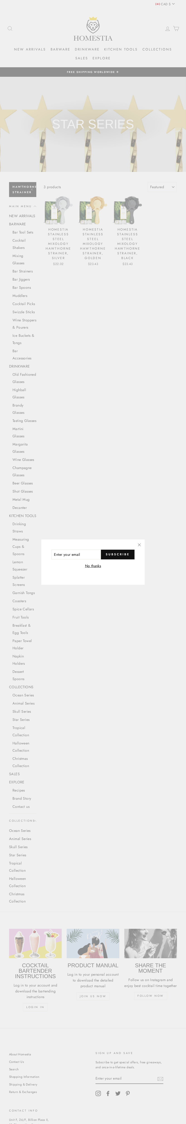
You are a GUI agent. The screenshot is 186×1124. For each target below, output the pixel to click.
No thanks (93, 565)
